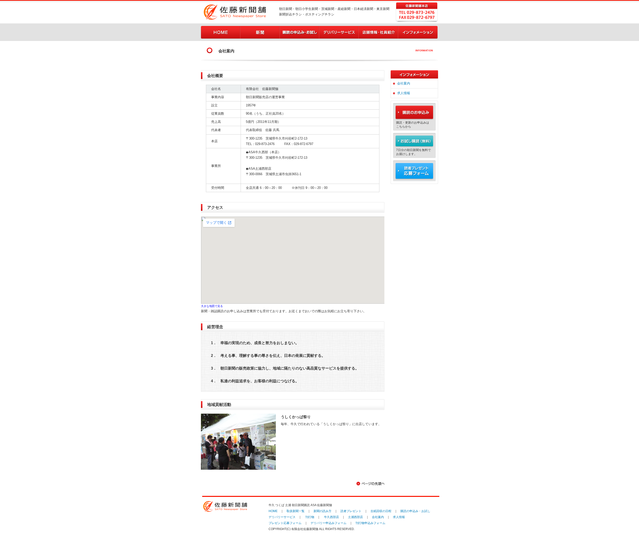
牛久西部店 (331, 517)
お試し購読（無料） (414, 140)
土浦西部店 (355, 517)
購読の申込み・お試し (299, 32)
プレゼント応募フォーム (285, 523)
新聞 (260, 32)
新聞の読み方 (322, 511)
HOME (220, 32)
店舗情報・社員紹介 (378, 32)
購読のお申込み (414, 110)
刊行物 (309, 517)
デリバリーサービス (339, 32)
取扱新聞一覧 (296, 511)
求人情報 (403, 93)
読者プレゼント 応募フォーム (414, 172)
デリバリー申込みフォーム (328, 523)
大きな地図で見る (212, 306)
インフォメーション (418, 32)
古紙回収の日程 (380, 511)
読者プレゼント (350, 511)
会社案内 (403, 83)
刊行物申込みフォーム (370, 523)
